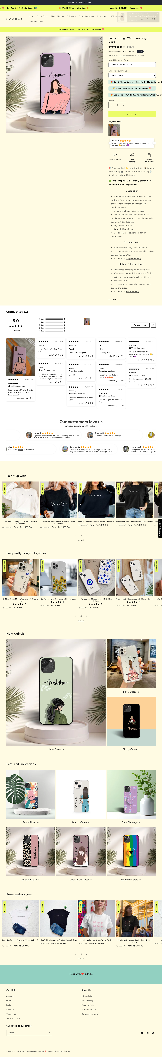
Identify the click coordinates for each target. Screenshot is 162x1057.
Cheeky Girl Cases (79, 879)
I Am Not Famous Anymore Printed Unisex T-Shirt (20, 941)
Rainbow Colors (129, 879)
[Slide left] (75, 535)
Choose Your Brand (117, 71)
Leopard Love (29, 879)
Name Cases (54, 749)
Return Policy (132, 291)
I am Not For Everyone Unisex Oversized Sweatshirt (20, 523)
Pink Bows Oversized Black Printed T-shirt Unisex (134, 941)
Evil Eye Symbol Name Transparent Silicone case (20, 600)
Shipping (122, 55)
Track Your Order (13, 1018)
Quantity (111, 100)
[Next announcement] (155, 29)
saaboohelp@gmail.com (122, 229)
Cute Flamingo (130, 822)
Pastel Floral (29, 822)
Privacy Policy (87, 996)
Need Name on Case (118, 60)
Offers (9, 1001)
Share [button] (113, 299)
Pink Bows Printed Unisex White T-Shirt (96, 940)
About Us (10, 1009)
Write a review (140, 325)
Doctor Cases (79, 822)
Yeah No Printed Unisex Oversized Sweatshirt (134, 522)
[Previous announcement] (7, 29)
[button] (71, 16)
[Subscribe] (49, 1033)
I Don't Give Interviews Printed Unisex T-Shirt (58, 940)
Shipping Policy (133, 258)
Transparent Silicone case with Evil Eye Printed (96, 600)
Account (10, 996)
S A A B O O (16, 1051)
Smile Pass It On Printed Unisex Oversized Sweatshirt (58, 523)
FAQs (8, 1005)
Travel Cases (129, 691)
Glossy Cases (130, 749)
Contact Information (90, 1014)
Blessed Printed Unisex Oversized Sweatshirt (96, 522)
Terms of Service (89, 1009)
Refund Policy (87, 1001)
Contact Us (11, 1014)
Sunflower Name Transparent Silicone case (58, 599)
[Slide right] (86, 535)
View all (81, 540)
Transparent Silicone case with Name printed (134, 599)
